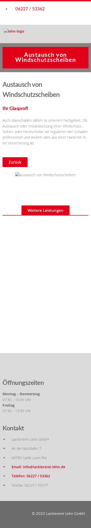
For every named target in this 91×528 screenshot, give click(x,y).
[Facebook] (45, 367)
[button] (15, 162)
